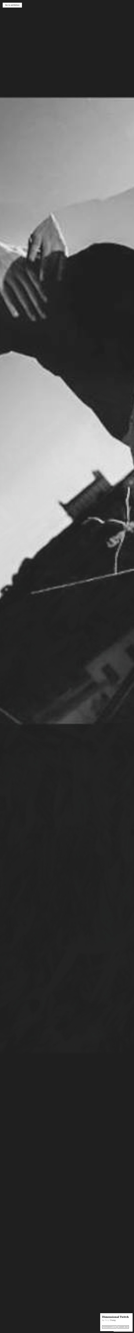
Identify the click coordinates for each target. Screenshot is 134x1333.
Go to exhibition (12, 5)
